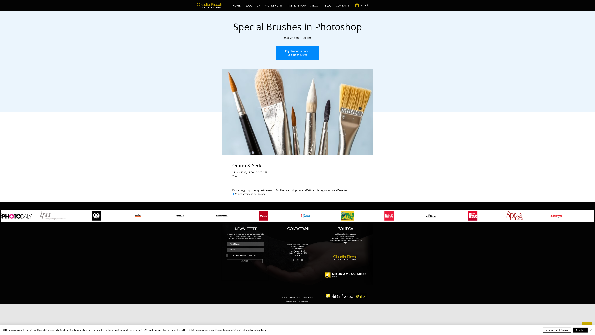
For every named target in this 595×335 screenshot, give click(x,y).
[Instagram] (297, 259)
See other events (297, 54)
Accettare (580, 330)
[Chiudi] (591, 330)
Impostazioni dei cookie (557, 330)
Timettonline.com (303, 301)
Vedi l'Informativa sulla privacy (251, 330)
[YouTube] (302, 259)
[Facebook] (293, 259)
